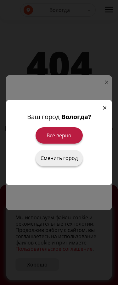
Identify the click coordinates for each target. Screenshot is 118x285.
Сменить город (59, 158)
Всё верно (59, 135)
